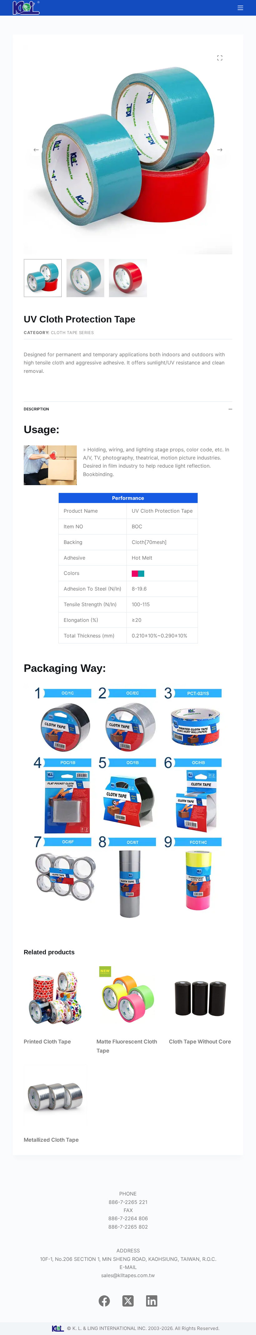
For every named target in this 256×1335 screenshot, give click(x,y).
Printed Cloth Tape (47, 1041)
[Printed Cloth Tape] (55, 998)
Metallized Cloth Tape (51, 1140)
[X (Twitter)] (128, 1301)
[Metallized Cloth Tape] (55, 1096)
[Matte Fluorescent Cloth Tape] (128, 998)
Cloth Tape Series (72, 332)
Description (36, 409)
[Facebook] (104, 1301)
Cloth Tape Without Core (200, 1041)
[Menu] (240, 8)
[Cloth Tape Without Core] (200, 998)
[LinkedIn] (151, 1301)
